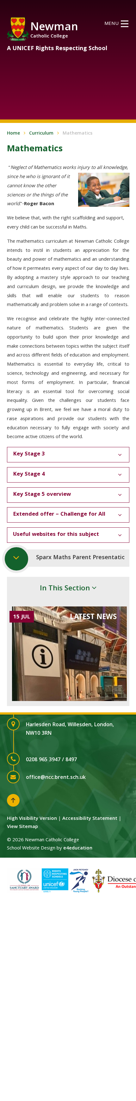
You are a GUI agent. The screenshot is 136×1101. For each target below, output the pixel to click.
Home (13, 133)
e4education (77, 848)
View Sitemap (22, 827)
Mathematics (77, 133)
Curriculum (41, 133)
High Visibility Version (32, 819)
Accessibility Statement (89, 819)
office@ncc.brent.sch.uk (56, 778)
